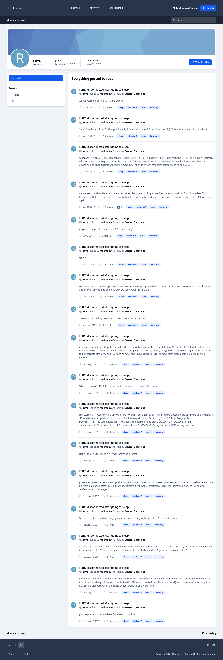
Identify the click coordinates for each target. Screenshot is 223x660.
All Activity (18, 78)
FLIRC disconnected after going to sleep (104, 89)
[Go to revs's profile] (73, 91)
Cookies (27, 654)
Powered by (200, 654)
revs (85, 93)
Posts (15, 101)
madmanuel (106, 93)
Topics (15, 94)
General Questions (134, 93)
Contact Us (14, 654)
